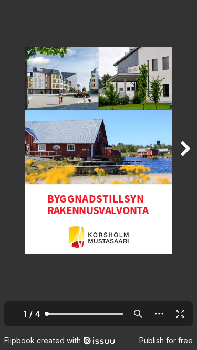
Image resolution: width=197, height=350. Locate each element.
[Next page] (184, 165)
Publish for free (166, 340)
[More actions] (159, 313)
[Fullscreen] (180, 313)
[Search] (138, 313)
